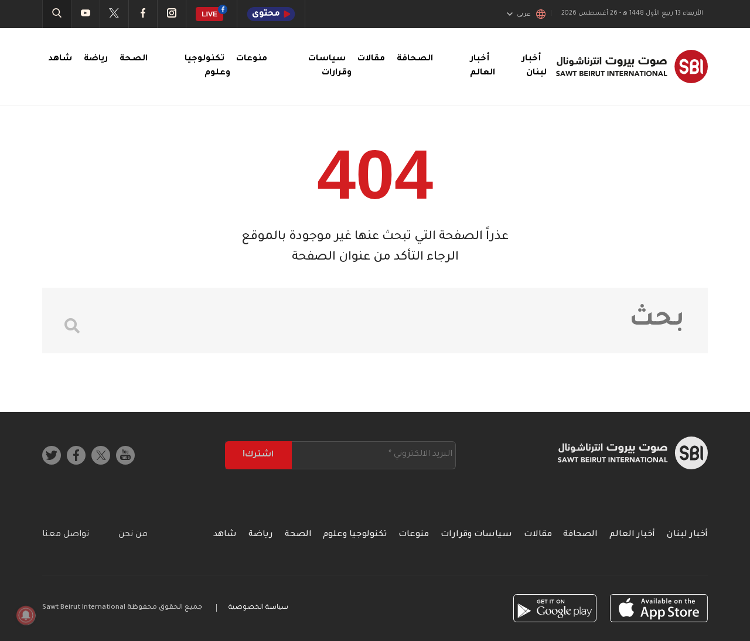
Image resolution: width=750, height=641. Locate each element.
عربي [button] (524, 14)
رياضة (96, 59)
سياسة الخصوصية (258, 608)
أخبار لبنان (687, 535)
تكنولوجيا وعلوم (355, 535)
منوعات (251, 59)
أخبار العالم (632, 535)
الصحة (134, 59)
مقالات (371, 59)
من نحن (133, 535)
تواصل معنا (65, 535)
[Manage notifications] (25, 615)
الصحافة (415, 59)
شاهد (60, 59)
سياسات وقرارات (476, 535)
